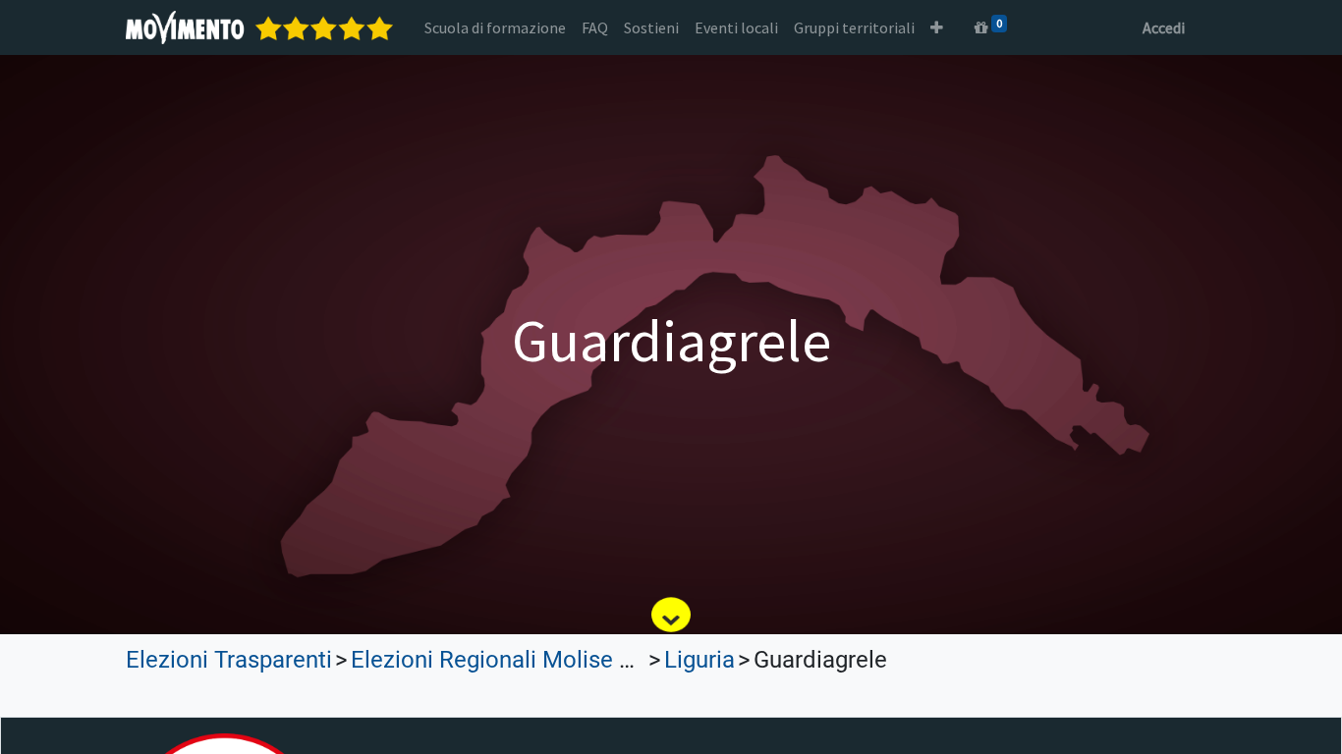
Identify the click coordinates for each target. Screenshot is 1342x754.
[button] (937, 27)
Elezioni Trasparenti (229, 659)
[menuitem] (495, 27)
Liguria (699, 659)
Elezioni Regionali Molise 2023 (510, 659)
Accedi (1164, 27)
